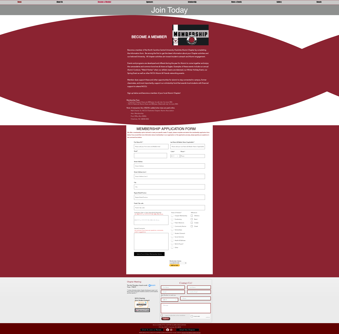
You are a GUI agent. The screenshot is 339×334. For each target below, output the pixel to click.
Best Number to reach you (168, 295)
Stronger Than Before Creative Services (191, 332)
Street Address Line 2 (140, 172)
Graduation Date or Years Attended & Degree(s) (147, 212)
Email (135, 151)
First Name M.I (138, 142)
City (135, 182)
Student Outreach (144, 300)
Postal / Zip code (138, 203)
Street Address (138, 161)
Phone (182, 151)
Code (172, 151)
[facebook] (167, 329)
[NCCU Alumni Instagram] (171, 329)
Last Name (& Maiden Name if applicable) (182, 142)
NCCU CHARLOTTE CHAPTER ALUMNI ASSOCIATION (169, 325)
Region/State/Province (140, 192)
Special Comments (139, 228)
